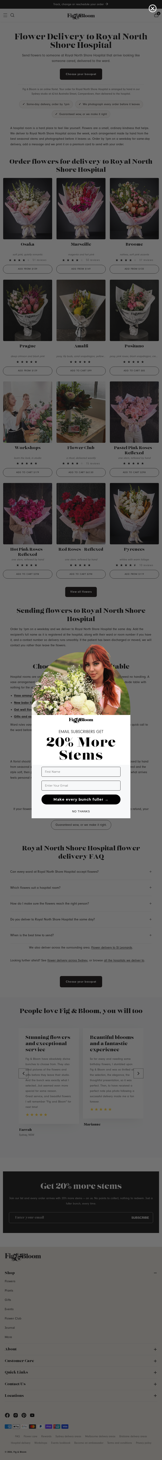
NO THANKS (81, 811)
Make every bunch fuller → (81, 799)
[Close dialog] (152, 8)
